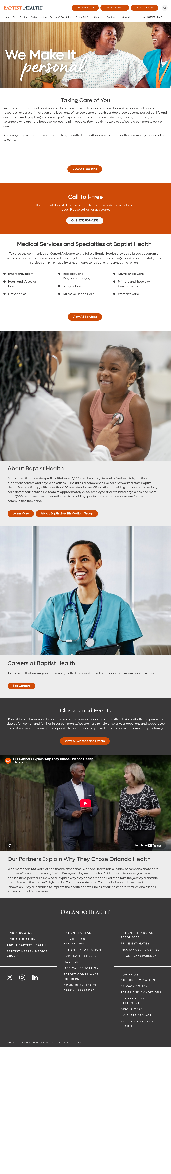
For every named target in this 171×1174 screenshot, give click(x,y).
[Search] (165, 8)
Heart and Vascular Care (22, 284)
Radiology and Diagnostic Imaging (76, 276)
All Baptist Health (153, 17)
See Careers (21, 686)
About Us (98, 17)
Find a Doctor (85, 7)
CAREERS (71, 962)
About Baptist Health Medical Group (67, 513)
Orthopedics (17, 294)
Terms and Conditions (141, 992)
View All (126, 17)
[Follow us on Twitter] (10, 976)
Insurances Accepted (140, 949)
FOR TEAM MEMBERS (80, 956)
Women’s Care (128, 294)
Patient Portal (144, 7)
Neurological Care (131, 274)
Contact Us (112, 17)
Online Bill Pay (83, 17)
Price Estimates (135, 943)
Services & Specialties (61, 17)
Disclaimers (132, 1009)
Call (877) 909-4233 (84, 220)
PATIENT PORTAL (77, 933)
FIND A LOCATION (21, 939)
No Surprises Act (136, 1015)
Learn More (21, 513)
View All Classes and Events (85, 741)
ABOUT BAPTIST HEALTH (26, 945)
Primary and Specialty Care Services (134, 284)
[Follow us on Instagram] (22, 977)
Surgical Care (72, 286)
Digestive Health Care (78, 294)
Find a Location (114, 7)
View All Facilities (84, 169)
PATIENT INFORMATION (82, 949)
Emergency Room (20, 274)
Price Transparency (139, 956)
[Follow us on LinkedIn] (35, 977)
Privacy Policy (134, 986)
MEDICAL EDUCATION (81, 968)
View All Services (85, 317)
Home (6, 17)
